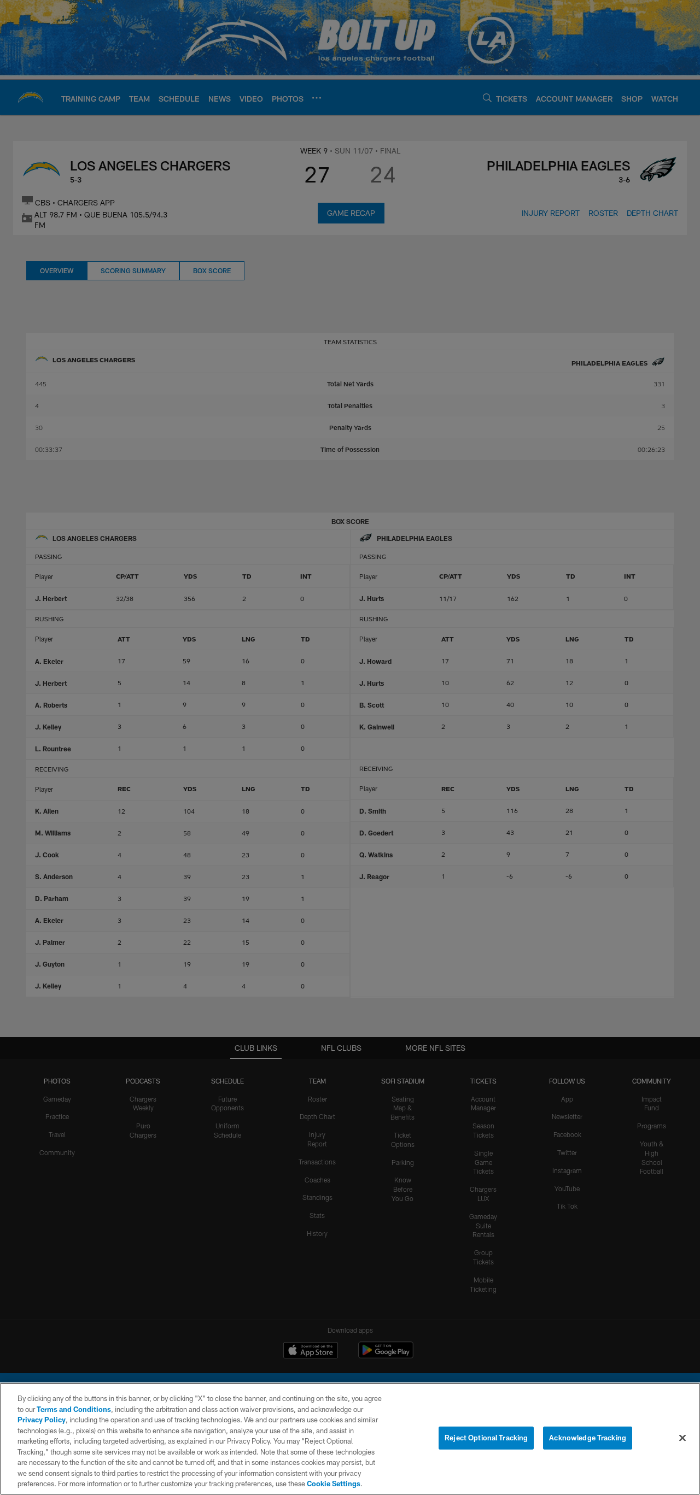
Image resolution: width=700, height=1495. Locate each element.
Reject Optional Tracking (486, 1437)
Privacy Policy (42, 1419)
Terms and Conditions (74, 1409)
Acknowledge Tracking (587, 1437)
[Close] (682, 1438)
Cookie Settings (333, 1483)
